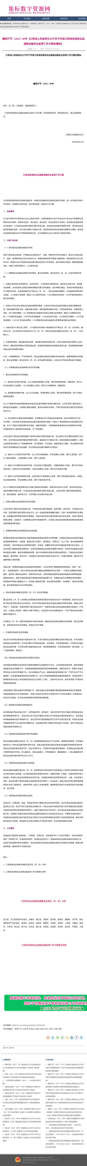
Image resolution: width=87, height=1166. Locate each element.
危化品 (32, 1029)
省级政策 (33, 23)
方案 (55, 1029)
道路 (37, 1029)
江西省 (25, 1029)
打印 (6, 1048)
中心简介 (27, 19)
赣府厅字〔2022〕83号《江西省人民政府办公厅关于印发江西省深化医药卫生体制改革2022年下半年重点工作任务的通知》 (65, 1093)
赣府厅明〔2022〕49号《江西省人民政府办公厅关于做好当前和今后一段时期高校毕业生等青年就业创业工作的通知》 (65, 1103)
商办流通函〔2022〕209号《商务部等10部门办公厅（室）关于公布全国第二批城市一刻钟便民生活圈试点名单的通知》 (22, 1112)
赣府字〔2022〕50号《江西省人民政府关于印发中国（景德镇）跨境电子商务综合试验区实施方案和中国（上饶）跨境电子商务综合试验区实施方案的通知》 (65, 1112)
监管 (51, 1029)
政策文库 (64, 19)
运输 (42, 1029)
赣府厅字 (18, 1029)
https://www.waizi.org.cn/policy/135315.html (28, 1025)
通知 (60, 1029)
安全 (46, 1029)
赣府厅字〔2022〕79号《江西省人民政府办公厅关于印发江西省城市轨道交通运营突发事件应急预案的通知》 (65, 1077)
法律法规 (45, 19)
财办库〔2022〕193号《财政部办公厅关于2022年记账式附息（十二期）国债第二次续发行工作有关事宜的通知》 (22, 1138)
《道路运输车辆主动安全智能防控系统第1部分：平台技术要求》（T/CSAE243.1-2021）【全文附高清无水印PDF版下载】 (65, 1134)
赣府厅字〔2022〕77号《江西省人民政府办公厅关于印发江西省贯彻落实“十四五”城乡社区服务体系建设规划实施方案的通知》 (65, 1068)
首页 (9, 19)
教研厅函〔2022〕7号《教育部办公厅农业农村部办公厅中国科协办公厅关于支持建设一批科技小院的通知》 (22, 1068)
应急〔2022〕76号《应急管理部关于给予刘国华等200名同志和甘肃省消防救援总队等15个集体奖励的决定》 (21, 1103)
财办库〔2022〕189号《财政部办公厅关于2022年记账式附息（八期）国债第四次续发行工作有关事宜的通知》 (22, 1122)
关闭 (12, 1048)
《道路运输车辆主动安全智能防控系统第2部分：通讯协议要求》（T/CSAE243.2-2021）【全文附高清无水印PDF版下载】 (65, 1144)
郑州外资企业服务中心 (21, 23)
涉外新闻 (82, 19)
